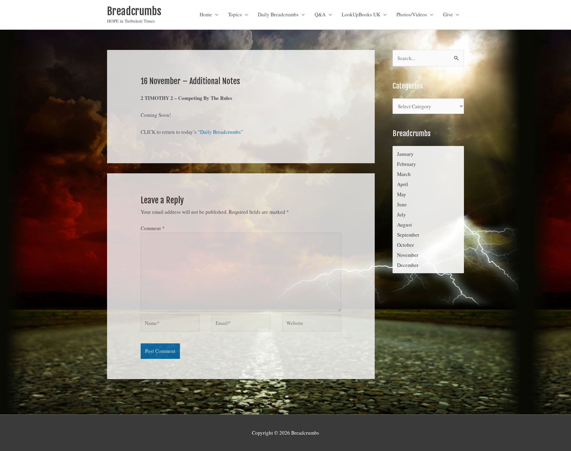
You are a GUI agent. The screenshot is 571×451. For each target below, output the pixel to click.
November (407, 255)
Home (206, 14)
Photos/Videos (411, 14)
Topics (235, 14)
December (407, 265)
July (401, 214)
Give (448, 14)
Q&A (320, 14)
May (401, 194)
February (406, 164)
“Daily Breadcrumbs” (220, 131)
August (404, 224)
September (408, 234)
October (405, 244)
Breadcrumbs (134, 11)
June (402, 204)
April (402, 184)
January (405, 153)
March (404, 174)
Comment (153, 228)
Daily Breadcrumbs (278, 14)
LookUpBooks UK (361, 14)
